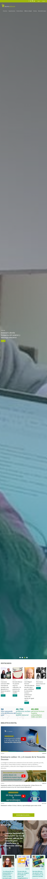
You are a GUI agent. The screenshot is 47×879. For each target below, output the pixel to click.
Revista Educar (20, 11)
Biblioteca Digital (28, 11)
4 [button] (27, 657)
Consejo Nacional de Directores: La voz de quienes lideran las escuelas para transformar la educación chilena (15, 839)
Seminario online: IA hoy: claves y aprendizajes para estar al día (21, 805)
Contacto (43, 1)
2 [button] (22, 657)
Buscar (39, 1)
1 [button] (20, 657)
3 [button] (24, 657)
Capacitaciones (11, 11)
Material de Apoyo (42, 11)
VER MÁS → (3, 695)
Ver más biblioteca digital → (23, 815)
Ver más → (7, 849)
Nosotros (5, 11)
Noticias (35, 11)
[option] (23, 329)
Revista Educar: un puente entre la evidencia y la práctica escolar (38, 874)
